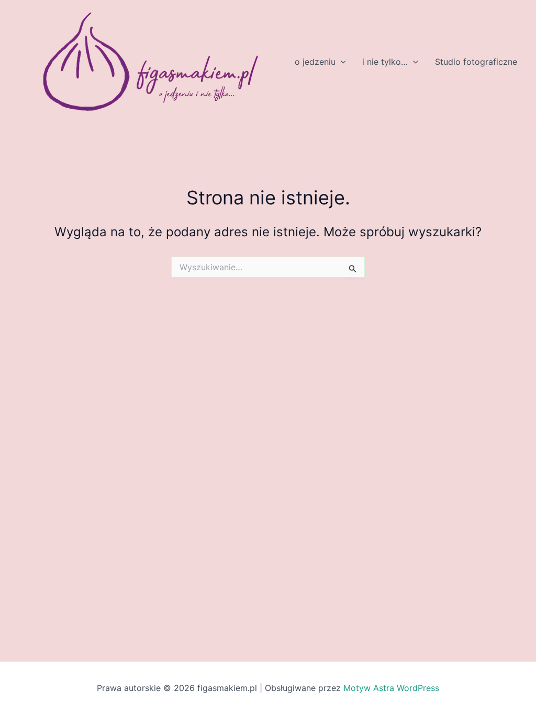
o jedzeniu (315, 61)
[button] (341, 62)
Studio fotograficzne (476, 61)
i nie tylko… (385, 61)
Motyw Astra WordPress (391, 688)
